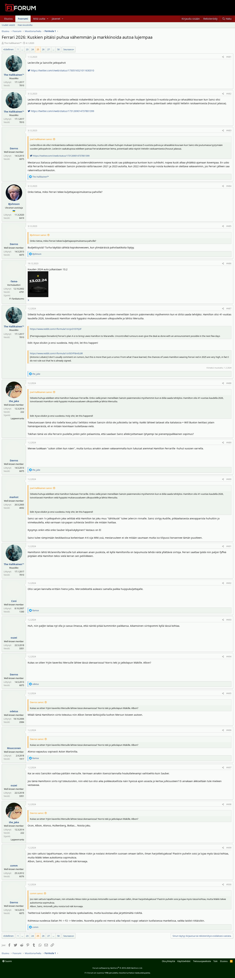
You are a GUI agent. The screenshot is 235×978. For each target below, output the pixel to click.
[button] (47, 18)
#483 (228, 130)
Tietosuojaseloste (202, 961)
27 (48, 49)
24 (32, 49)
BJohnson (14, 204)
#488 (228, 383)
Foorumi (23, 18)
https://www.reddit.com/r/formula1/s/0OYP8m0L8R (56, 353)
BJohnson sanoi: (38, 235)
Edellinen (9, 49)
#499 (228, 847)
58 (58, 49)
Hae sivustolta (25, 24)
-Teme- (14, 281)
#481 (228, 56)
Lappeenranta (17, 418)
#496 (228, 730)
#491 (228, 546)
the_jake (14, 401)
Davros (14, 148)
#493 (228, 619)
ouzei (14, 637)
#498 (228, 804)
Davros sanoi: (37, 702)
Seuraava (68, 49)
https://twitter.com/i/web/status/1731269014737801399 (62, 111)
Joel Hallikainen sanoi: (41, 139)
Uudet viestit (8, 24)
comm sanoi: (36, 893)
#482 (228, 93)
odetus (14, 711)
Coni (14, 601)
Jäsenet (56, 18)
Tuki (215, 961)
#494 (228, 656)
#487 (228, 308)
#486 (228, 263)
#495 (228, 693)
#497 (228, 767)
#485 (228, 226)
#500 (228, 884)
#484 (228, 186)
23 (27, 49)
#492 (228, 583)
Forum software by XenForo (118, 968)
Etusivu (8, 18)
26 (43, 49)
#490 (228, 479)
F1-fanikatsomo (16, 298)
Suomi (8, 961)
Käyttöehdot (183, 961)
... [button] (22, 49)
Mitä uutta (39, 18)
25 (38, 49)
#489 (228, 442)
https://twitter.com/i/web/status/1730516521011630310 (62, 70)
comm (14, 865)
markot (13, 497)
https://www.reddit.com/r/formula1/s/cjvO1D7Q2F (56, 328)
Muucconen (14, 748)
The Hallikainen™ (13, 43)
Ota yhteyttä (168, 961)
